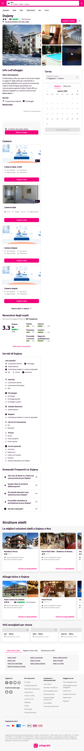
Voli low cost (67, 691)
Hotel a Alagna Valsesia (37, 663)
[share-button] (79, 21)
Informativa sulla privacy (32, 689)
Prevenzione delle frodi (51, 706)
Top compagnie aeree (70, 682)
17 (47, 114)
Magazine (66, 701)
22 (72, 114)
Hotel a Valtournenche (60, 657)
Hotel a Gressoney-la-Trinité (16, 666)
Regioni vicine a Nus (30, 650)
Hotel (14, 10)
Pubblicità (27, 702)
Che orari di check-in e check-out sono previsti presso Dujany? (21, 477)
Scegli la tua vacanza (69, 694)
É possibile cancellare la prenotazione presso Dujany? (19, 502)
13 (62, 108)
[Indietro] (47, 91)
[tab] (13, 650)
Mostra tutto (7, 104)
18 (52, 114)
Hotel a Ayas (11, 660)
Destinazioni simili (48, 650)
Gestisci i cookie (29, 695)
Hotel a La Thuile (58, 663)
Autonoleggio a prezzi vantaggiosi (70, 686)
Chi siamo (27, 682)
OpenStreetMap (36, 111)
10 (47, 108)
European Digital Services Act (49, 698)
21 (67, 114)
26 (57, 119)
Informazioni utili (49, 694)
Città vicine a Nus (13, 650)
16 (77, 108)
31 (47, 124)
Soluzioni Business (30, 712)
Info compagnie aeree (50, 691)
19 (57, 114)
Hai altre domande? (15, 509)
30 (77, 119)
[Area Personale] (81, 3)
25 (52, 119)
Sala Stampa (28, 709)
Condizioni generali (30, 685)
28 (67, 119)
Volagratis (6, 10)
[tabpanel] (42, 662)
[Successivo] (77, 91)
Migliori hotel (67, 697)
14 (67, 108)
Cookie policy (28, 692)
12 (57, 108)
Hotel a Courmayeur (36, 657)
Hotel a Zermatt (58, 660)
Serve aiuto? (47, 684)
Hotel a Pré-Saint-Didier (15, 663)
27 (62, 119)
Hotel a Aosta (12, 657)
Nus (40, 10)
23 (77, 114)
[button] (21, 45)
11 (52, 108)
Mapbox (27, 111)
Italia (21, 10)
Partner (26, 706)
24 (47, 119)
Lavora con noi (28, 699)
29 (72, 119)
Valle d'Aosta (31, 10)
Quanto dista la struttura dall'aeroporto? (18, 485)
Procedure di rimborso (51, 687)
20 (62, 114)
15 (72, 108)
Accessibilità (48, 703)
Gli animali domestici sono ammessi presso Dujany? (18, 493)
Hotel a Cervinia (35, 660)
